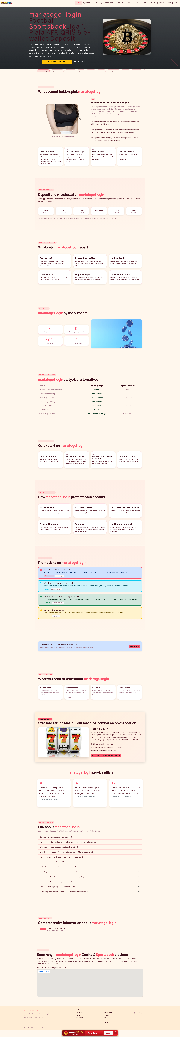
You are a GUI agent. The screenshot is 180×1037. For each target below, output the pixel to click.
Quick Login (109, 3)
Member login (79, 61)
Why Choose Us (70, 71)
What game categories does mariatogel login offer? (59, 847)
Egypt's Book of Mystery (92, 3)
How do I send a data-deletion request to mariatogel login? (61, 857)
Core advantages (43, 71)
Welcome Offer (136, 71)
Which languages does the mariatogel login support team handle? (64, 892)
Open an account (57, 62)
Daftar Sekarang (94, 1033)
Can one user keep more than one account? (56, 837)
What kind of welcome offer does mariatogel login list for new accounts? (66, 852)
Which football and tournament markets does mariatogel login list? (64, 877)
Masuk (108, 1033)
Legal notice (80, 1020)
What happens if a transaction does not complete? (58, 872)
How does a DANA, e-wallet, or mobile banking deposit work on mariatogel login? (69, 842)
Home (78, 3)
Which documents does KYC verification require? (58, 867)
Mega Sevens (159, 3)
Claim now (134, 646)
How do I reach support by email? (52, 862)
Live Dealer (120, 3)
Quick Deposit (146, 3)
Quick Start (101, 71)
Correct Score (132, 3)
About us (79, 1012)
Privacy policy (80, 1017)
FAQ (105, 1020)
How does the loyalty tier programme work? (56, 882)
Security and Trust (113, 71)
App (105, 1017)
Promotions (125, 71)
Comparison (91, 71)
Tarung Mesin (172, 3)
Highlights (81, 71)
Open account (108, 1012)
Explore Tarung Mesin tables (106, 755)
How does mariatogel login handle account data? (58, 887)
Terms (78, 1015)
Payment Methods (57, 71)
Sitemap (106, 1022)
